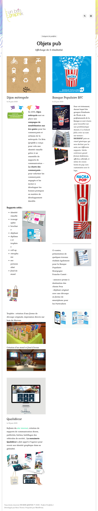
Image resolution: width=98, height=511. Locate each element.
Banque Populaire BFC (67, 97)
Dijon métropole (18, 97)
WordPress (39, 508)
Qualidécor (14, 419)
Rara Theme (20, 508)
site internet (22, 428)
